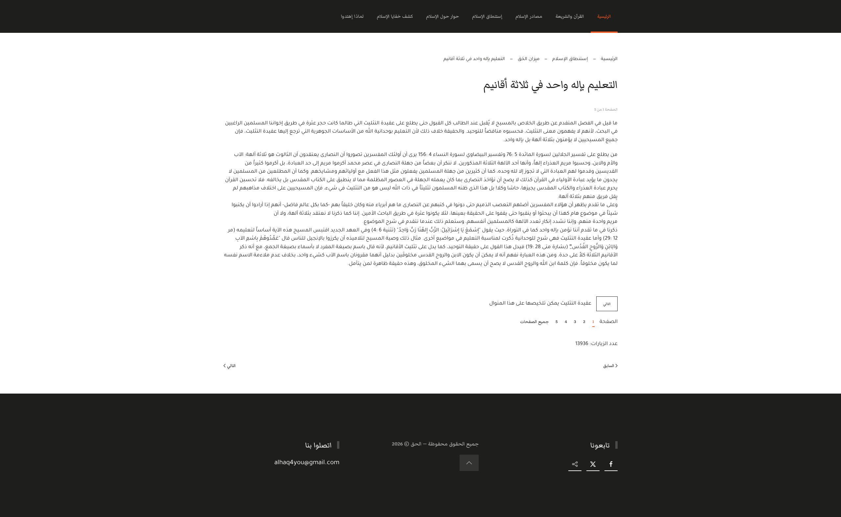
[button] (469, 463)
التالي (607, 304)
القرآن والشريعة (570, 16)
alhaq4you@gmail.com (306, 463)
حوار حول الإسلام (442, 16)
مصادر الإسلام (528, 16)
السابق (608, 365)
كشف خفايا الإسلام (395, 16)
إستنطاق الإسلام (487, 16)
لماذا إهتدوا (352, 16)
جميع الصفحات (534, 321)
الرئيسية (604, 16)
